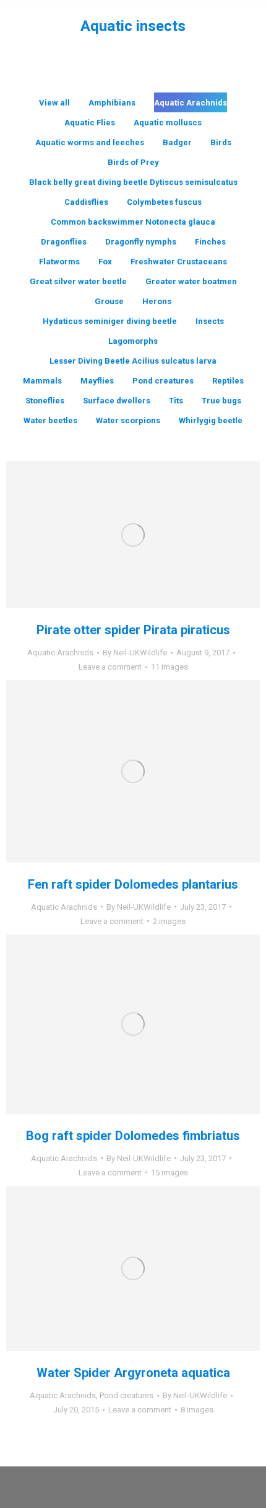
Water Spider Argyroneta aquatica (133, 1372)
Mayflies (97, 380)
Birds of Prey (133, 162)
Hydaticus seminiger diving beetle (110, 321)
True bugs (221, 400)
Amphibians (111, 102)
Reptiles (228, 380)
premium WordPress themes (172, 1480)
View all (54, 102)
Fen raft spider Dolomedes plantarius (133, 884)
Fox (105, 261)
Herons (156, 301)
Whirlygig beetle (210, 420)
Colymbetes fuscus (164, 202)
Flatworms (59, 261)
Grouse (109, 301)
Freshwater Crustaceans (179, 261)
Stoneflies (44, 400)
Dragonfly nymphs (140, 241)
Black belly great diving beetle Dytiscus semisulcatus (133, 182)
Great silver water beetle (78, 281)
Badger (177, 142)
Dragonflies (64, 241)
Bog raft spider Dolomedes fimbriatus (133, 1135)
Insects (209, 321)
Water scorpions (128, 420)
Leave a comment (110, 666)
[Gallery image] (133, 534)
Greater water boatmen (191, 281)
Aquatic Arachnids (190, 102)
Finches (210, 241)
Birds (220, 142)
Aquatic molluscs (168, 122)
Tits (176, 400)
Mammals (42, 380)
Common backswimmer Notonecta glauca (133, 222)
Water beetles (50, 420)
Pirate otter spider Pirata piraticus (133, 629)
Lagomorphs (133, 341)
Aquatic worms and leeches (89, 142)
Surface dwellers (116, 400)
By (135, 652)
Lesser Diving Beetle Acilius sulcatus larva (133, 361)
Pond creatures (163, 380)
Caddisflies (86, 202)
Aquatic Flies (89, 122)
